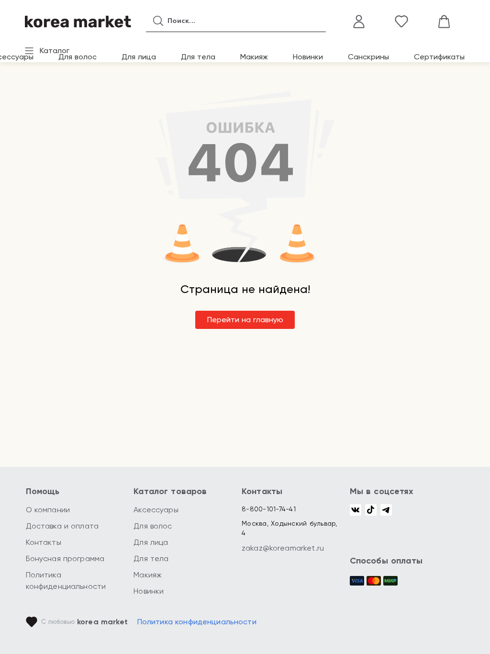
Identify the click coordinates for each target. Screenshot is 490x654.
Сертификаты (439, 56)
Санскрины (368, 56)
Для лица (139, 56)
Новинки (308, 56)
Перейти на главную (245, 319)
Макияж (254, 56)
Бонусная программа (65, 558)
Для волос (77, 56)
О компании (48, 509)
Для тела (198, 56)
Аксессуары (156, 509)
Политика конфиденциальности (196, 621)
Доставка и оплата (62, 525)
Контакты (43, 542)
